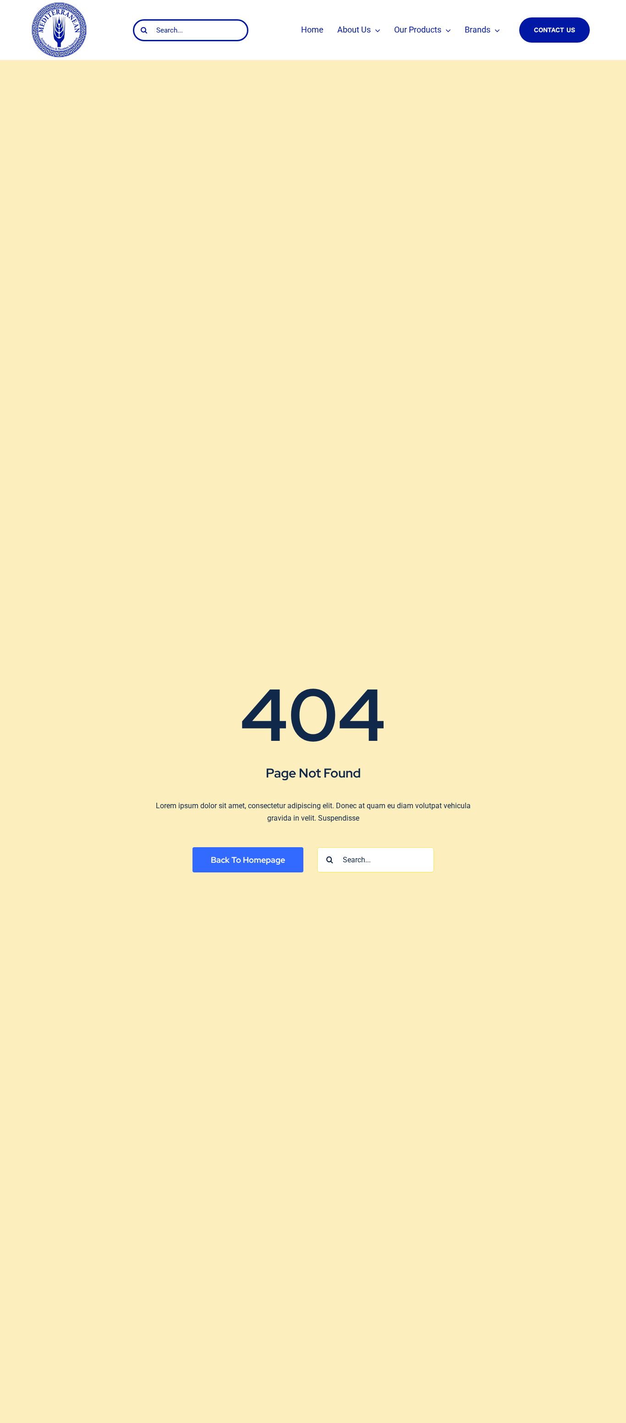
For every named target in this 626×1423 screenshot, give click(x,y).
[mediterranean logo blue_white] (59, 5)
